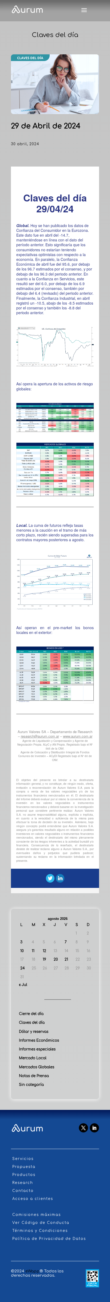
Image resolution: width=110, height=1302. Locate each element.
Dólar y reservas (33, 1032)
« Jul (23, 985)
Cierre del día (31, 1014)
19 (44, 959)
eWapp (32, 1271)
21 (66, 959)
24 (22, 968)
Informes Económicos (39, 1040)
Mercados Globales (36, 1067)
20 (56, 959)
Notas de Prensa (34, 1076)
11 (33, 951)
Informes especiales (37, 1049)
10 (22, 951)
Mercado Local (32, 1058)
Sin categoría (31, 1085)
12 (44, 951)
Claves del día (32, 1023)
